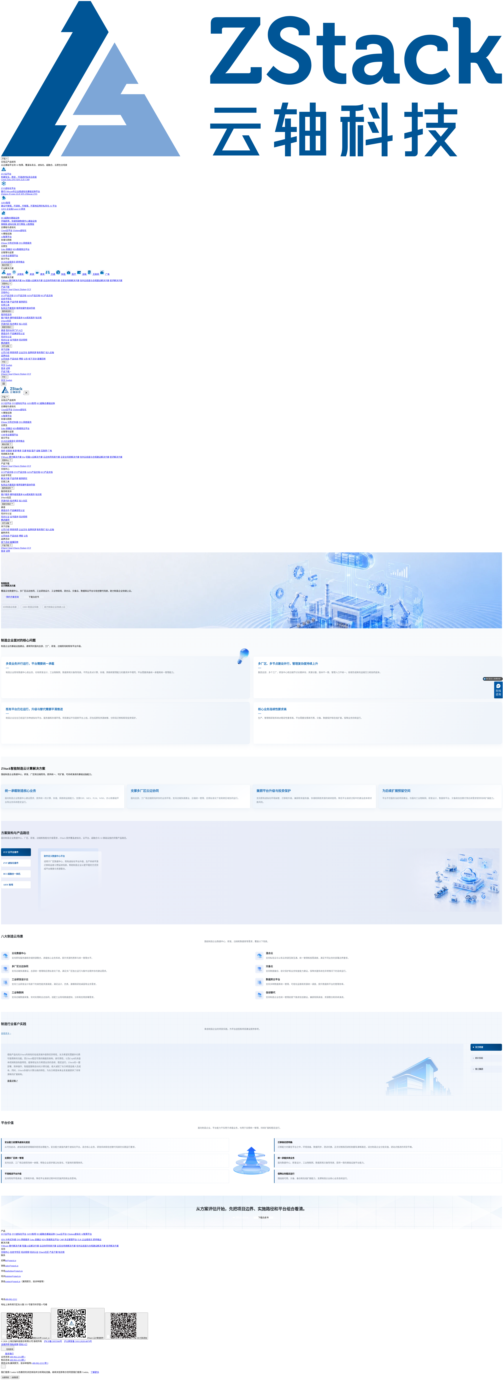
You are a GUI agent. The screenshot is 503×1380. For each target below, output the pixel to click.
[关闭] (26, 393)
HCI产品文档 (47, 295)
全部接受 (15, 1377)
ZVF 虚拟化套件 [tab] (10, 863)
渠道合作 (5, 333)
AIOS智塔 (31, 403)
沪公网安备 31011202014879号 (78, 1341)
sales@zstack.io (11, 1266)
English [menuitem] (9, 365)
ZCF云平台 (6, 403)
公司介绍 (5, 352)
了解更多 (95, 1372)
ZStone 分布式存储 (9, 243)
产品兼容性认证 (17, 333)
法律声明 (5, 1344)
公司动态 (5, 359)
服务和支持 (6, 311)
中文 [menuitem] (3, 365)
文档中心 (5, 292)
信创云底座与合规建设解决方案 (94, 280)
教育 (19, 451)
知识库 (38, 318)
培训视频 (23, 340)
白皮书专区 (6, 299)
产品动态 (14, 359)
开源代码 (5, 324)
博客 (21, 359)
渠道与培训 (6, 327)
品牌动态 (5, 356)
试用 (8, 368)
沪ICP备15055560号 (53, 1341)
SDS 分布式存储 (8, 1239)
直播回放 (41, 359)
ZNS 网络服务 (25, 243)
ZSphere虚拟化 (19, 230)
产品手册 (14, 302)
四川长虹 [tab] (479, 1058)
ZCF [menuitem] (29, 374)
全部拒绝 (5, 1377)
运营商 (9, 451)
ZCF (29, 289)
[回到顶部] (3, 1366)
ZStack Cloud (7, 289)
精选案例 (5, 343)
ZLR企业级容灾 (12, 262)
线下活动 (32, 359)
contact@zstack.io (12, 1281)
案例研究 (23, 302)
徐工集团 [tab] (479, 1069)
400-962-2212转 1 (17, 1357)
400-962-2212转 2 (17, 1360)
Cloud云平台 (6, 230)
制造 (29, 451)
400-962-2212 (11, 1299)
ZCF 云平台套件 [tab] (10, 852)
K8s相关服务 (29, 318)
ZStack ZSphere (20, 289)
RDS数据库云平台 (21, 249)
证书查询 (14, 340)
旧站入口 (23, 1344)
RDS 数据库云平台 (50, 1239)
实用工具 (5, 305)
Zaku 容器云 (6, 249)
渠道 (3, 330)
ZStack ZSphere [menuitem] (20, 374)
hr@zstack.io (10, 1260)
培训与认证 (6, 337)
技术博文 (14, 324)
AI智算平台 (6, 237)
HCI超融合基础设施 (46, 403)
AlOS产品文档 (33, 295)
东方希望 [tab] (479, 1047)
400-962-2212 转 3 (40, 1363)
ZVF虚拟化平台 (19, 403)
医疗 (33, 451)
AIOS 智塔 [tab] (8, 885)
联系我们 (41, 352)
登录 (3, 368)
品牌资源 (32, 352)
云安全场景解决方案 (70, 280)
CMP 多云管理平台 (68, 1239)
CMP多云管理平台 (9, 256)
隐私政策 (14, 1344)
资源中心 (5, 284)
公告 (26, 359)
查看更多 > (6, 1033)
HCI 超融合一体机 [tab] (11, 874)
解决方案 (5, 265)
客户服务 (5, 318)
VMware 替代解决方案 (13, 280)
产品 (4, 159)
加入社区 (23, 324)
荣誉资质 (14, 352)
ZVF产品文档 (20, 295)
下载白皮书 (34, 597)
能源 (15, 451)
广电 (50, 451)
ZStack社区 (6, 321)
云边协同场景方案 (51, 280)
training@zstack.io (13, 1276)
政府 (3, 451)
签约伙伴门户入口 (14, 330)
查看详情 (12, 1081)
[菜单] (3, 384)
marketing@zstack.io (14, 1271)
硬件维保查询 (16, 318)
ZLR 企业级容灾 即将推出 (89, 1239)
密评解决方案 (116, 280)
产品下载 (5, 287)
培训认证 (5, 340)
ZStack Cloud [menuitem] (7, 374)
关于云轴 (5, 346)
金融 (38, 451)
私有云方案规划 (8, 308)
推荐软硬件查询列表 (25, 308)
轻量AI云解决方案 (34, 280)
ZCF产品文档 (7, 295)
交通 (24, 451)
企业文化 (23, 352)
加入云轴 (50, 352)
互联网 (44, 451)
